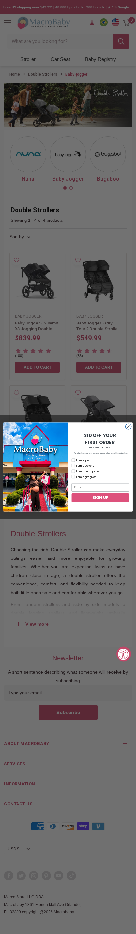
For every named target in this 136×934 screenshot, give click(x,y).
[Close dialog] (128, 426)
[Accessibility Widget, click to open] (123, 653)
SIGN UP (100, 498)
